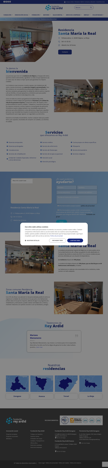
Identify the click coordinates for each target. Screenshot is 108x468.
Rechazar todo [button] (57, 240)
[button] (32, 240)
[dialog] (54, 234)
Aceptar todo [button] (75, 240)
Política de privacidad (56, 236)
